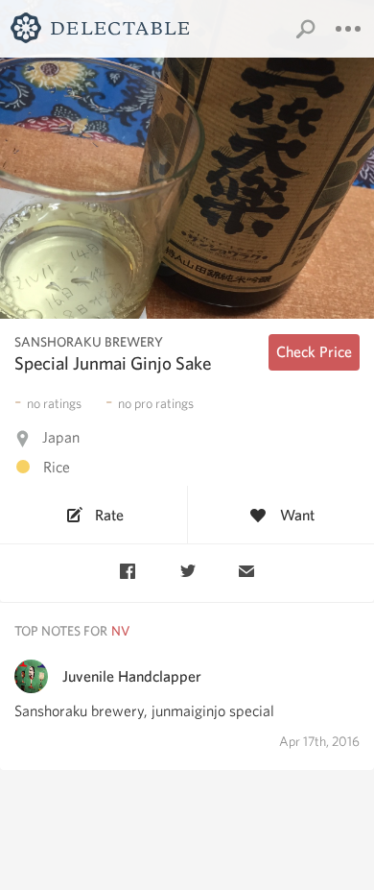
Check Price (314, 352)
